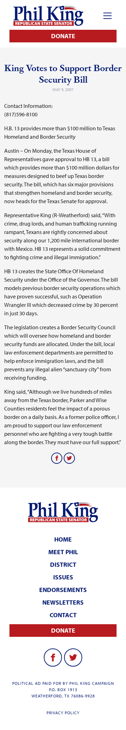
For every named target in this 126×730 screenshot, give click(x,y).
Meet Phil (63, 552)
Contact (63, 615)
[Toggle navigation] (107, 16)
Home (63, 539)
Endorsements (63, 590)
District (63, 564)
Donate (63, 36)
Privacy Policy (63, 712)
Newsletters (63, 602)
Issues (63, 577)
